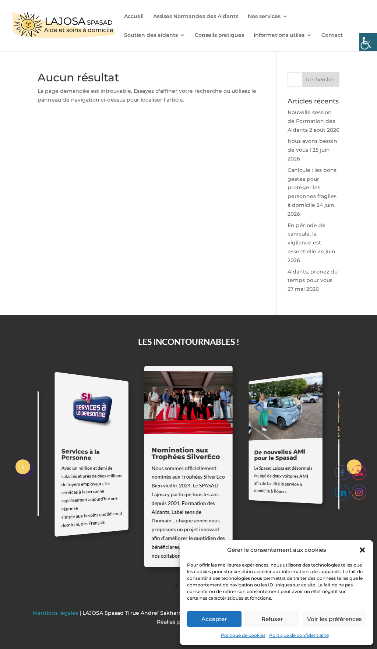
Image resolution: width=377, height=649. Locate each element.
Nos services (264, 17)
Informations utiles (279, 35)
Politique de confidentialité (299, 635)
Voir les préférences (334, 619)
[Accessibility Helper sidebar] (368, 42)
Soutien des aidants (151, 35)
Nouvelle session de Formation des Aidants (311, 121)
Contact (332, 35)
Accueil (134, 17)
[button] (362, 550)
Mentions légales (56, 613)
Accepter (214, 619)
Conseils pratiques (219, 35)
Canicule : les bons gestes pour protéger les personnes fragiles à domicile (312, 187)
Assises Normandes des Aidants (195, 17)
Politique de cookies (243, 635)
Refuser (272, 619)
